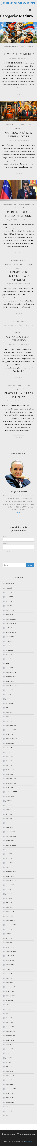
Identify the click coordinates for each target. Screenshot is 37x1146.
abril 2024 (8, 708)
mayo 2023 (9, 756)
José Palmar (15, 321)
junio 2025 (8, 646)
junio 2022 (8, 805)
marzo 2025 (9, 659)
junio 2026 (8, 592)
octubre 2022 (9, 787)
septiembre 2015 (10, 1098)
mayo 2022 (9, 810)
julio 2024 (8, 694)
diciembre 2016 (10, 1031)
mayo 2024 (9, 703)
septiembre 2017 (10, 996)
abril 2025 (8, 655)
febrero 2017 (9, 1027)
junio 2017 (8, 1009)
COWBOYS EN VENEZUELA (18, 54)
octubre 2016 (9, 1040)
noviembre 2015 (10, 1089)
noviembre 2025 (10, 623)
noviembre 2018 (10, 951)
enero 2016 (9, 1080)
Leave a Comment (23, 58)
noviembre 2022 (10, 783)
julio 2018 (8, 969)
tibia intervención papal (15, 329)
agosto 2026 (9, 584)
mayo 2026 (9, 597)
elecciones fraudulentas (26, 204)
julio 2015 (8, 1107)
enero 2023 (9, 774)
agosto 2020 (9, 885)
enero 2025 (9, 668)
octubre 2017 (9, 991)
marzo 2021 (9, 863)
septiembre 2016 (10, 1045)
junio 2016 (8, 1058)
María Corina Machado (21, 208)
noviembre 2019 (10, 925)
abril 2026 (8, 601)
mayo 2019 (8, 934)
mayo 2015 (9, 1115)
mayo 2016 (8, 1062)
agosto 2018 (9, 965)
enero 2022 (9, 827)
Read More (18, 94)
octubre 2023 (9, 734)
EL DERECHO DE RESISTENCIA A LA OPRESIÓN (18, 276)
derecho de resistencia (11, 264)
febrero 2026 (9, 610)
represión (30, 264)
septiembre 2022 (11, 792)
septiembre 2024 (11, 686)
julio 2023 (8, 748)
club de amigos (11, 385)
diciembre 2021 (10, 832)
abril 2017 (8, 1018)
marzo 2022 (9, 818)
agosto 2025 (9, 637)
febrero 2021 (9, 867)
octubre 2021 (9, 841)
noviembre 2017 (10, 987)
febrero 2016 (9, 1076)
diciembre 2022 (10, 779)
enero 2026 (9, 615)
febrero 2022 (9, 823)
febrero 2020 (9, 912)
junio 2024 (8, 699)
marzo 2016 (9, 1071)
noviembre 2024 (10, 677)
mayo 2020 (9, 898)
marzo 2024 (9, 712)
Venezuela (12, 50)
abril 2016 (8, 1067)
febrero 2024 (9, 717)
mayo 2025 (9, 650)
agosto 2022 (9, 796)
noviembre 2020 (10, 872)
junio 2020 (8, 894)
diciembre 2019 (10, 920)
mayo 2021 (9, 854)
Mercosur (28, 385)
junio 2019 (8, 929)
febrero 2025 (9, 663)
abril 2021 (8, 858)
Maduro (30, 46)
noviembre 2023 (10, 730)
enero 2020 (9, 916)
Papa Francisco (28, 325)
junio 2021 (8, 850)
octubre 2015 (9, 1093)
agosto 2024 (9, 690)
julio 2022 (8, 801)
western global (22, 50)
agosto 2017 (9, 1000)
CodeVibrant (28, 1141)
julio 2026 (8, 588)
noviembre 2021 (10, 836)
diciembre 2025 (10, 619)
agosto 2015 (9, 1102)
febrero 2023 (9, 770)
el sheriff (23, 46)
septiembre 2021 (10, 845)
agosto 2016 (9, 1049)
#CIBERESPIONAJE (12, 125)
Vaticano (26, 329)
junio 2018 (8, 974)
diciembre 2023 (10, 725)
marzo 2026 (9, 606)
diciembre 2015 (10, 1084)
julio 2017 (8, 1005)
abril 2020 (8, 903)
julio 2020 (8, 889)
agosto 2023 (9, 743)
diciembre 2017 (10, 982)
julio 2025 (8, 641)
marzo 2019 (9, 943)
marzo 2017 (9, 1022)
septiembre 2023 (11, 739)
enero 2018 (9, 978)
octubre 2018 (9, 956)
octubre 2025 (9, 628)
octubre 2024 (9, 681)
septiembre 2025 (11, 632)
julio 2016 (8, 1053)
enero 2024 (9, 721)
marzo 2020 (9, 907)
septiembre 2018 (10, 960)
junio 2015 (8, 1111)
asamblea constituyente (18, 260)
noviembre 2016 (10, 1036)
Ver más (18, 513)
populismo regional (9, 389)
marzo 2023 (9, 765)
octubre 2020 (9, 876)
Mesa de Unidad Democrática (13, 325)
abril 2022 (8, 814)
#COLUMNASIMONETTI (11, 46)
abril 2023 (8, 761)
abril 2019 (8, 938)
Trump (29, 125)
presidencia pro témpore (24, 389)
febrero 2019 (9, 947)
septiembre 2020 (11, 881)
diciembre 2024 (10, 672)
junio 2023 (8, 752)
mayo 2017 (8, 1013)
